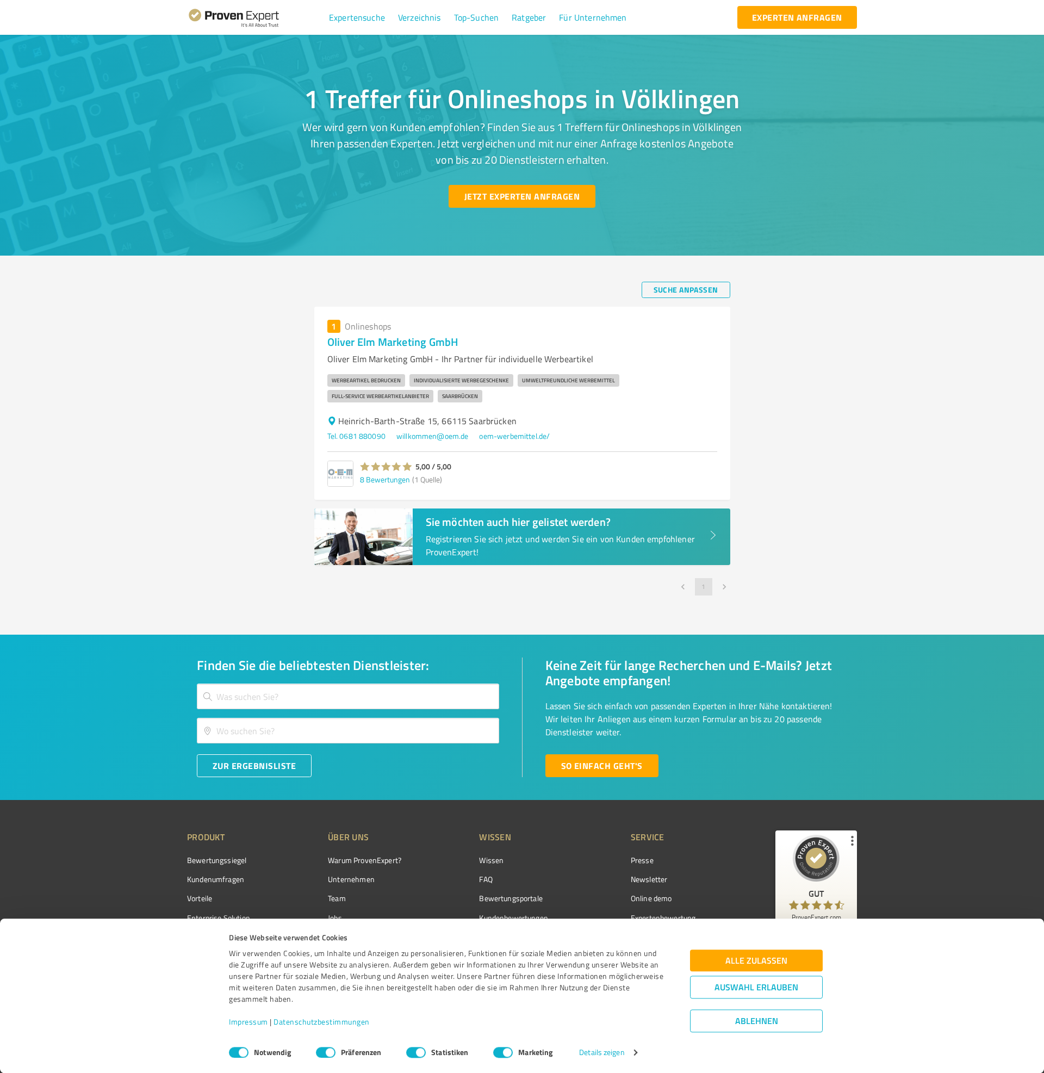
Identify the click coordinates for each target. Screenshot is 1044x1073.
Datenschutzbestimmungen (322, 1022)
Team (337, 898)
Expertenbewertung (663, 918)
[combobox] (348, 696)
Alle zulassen (756, 960)
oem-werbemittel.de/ (514, 436)
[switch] (325, 1052)
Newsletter (649, 879)
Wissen (491, 860)
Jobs (335, 918)
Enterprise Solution (218, 918)
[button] (357, 17)
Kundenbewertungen (513, 918)
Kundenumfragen (215, 879)
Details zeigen (601, 1052)
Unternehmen (351, 879)
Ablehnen (756, 1021)
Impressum (248, 1022)
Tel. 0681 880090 (356, 436)
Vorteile (199, 898)
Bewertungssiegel (216, 860)
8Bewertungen (385, 479)
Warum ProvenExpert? (364, 860)
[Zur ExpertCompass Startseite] (256, 17)
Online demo (651, 898)
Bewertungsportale (511, 898)
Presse (642, 860)
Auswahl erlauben (756, 987)
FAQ (485, 879)
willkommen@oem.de (432, 436)
